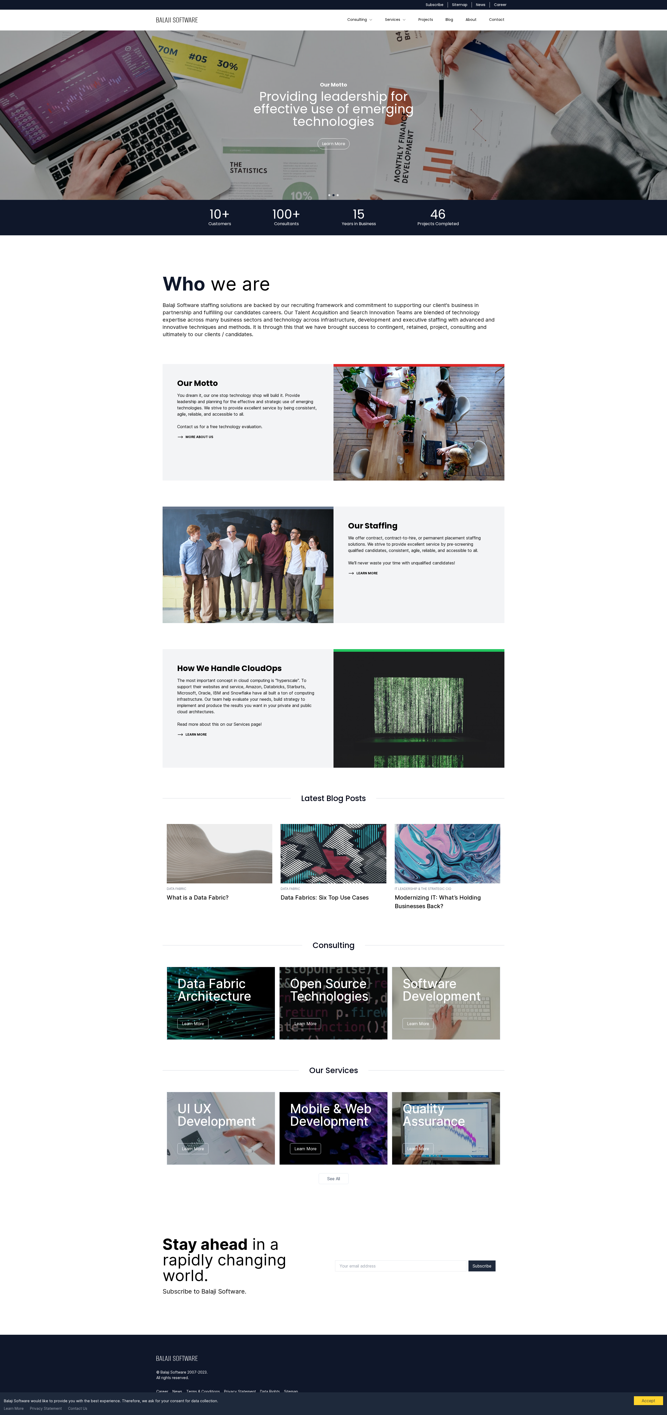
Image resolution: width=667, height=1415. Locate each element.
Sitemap (459, 4)
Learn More (14, 1408)
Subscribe (434, 4)
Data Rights (270, 1391)
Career (500, 4)
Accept (648, 1400)
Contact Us (77, 1408)
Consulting (357, 19)
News (480, 4)
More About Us (199, 437)
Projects (425, 19)
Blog (449, 19)
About (471, 19)
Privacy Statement (46, 1408)
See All (333, 1178)
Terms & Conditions (203, 1391)
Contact (496, 19)
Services (392, 19)
